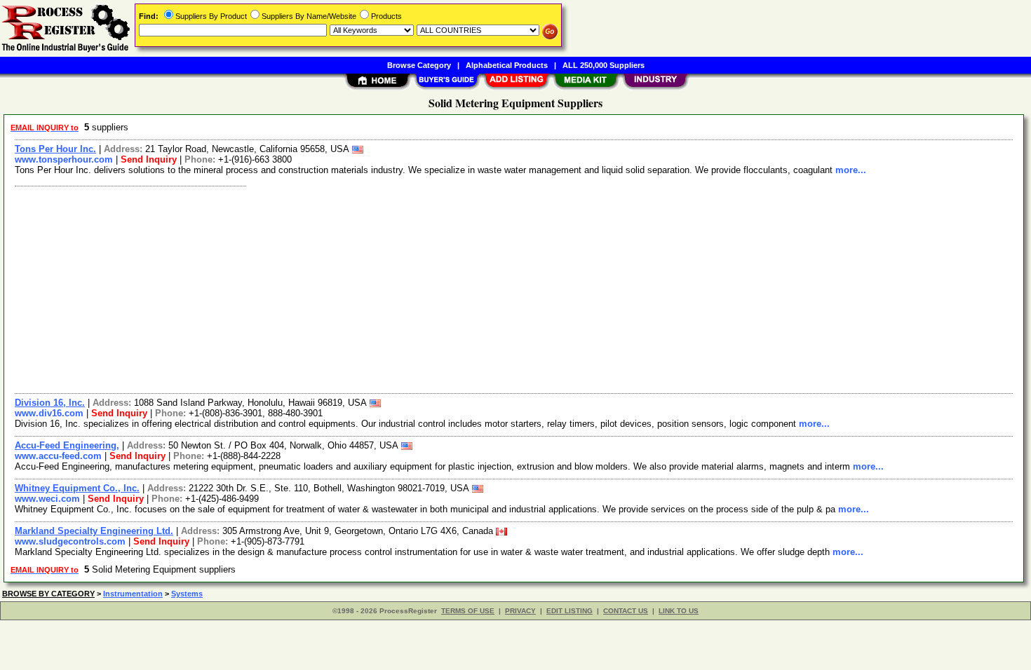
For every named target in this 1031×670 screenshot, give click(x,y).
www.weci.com (47, 498)
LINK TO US (679, 611)
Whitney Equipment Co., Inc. (77, 488)
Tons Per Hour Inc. (55, 149)
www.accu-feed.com (58, 456)
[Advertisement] (430, 288)
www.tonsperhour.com (64, 159)
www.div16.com (49, 413)
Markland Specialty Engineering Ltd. (94, 531)
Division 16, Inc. (50, 402)
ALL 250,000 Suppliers (603, 65)
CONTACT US (625, 611)
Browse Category (419, 65)
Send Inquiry (149, 159)
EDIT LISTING (569, 611)
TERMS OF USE (467, 611)
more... (850, 170)
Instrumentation (133, 593)
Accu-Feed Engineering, (67, 445)
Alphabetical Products (507, 65)
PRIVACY (520, 611)
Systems (187, 593)
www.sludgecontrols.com (70, 541)
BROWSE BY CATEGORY (48, 593)
